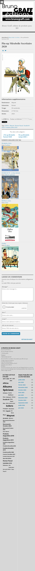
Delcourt (8, 397)
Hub (4, 411)
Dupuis (11, 401)
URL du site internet (7, 325)
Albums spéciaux (10, 175)
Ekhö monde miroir (10, 403)
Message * (5, 287)
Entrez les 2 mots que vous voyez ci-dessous (15, 303)
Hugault (8, 411)
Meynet (12, 125)
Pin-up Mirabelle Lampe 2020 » (24, 136)
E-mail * (4, 319)
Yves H (4, 471)
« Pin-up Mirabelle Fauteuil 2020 (9, 136)
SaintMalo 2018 (7, 463)
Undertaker (11, 467)
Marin (12, 412)
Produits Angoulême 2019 (8, 439)
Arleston (5, 393)
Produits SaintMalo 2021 (9, 454)
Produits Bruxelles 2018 (9, 446)
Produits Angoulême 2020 (8, 443)
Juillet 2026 (21, 380)
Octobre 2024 (22, 400)
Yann (12, 469)
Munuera (11, 418)
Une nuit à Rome (7, 469)
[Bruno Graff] (17, 11)
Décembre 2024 (22, 397)
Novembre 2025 (23, 387)
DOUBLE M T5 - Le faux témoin (11, 173)
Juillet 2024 (21, 405)
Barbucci (10, 395)
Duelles (4, 243)
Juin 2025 (21, 395)
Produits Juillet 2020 (11, 127)
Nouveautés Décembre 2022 (8, 421)
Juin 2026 (21, 382)
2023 (13, 378)
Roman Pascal (19, 125)
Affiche (5, 383)
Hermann (11, 408)
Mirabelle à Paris (6, 143)
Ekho (4, 403)
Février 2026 (21, 385)
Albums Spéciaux (8, 388)
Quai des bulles (7, 458)
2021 (11, 378)
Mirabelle (5, 418)
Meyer (4, 415)
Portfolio (7, 145)
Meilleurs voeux (6, 201)
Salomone (5, 465)
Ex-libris (18, 37)
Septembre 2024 (23, 403)
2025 (11, 380)
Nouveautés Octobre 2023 (7, 425)
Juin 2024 (21, 408)
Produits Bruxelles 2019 (8, 449)
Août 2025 (21, 392)
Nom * (4, 312)
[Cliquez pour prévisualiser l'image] (17, 75)
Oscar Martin (6, 431)
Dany (4, 397)
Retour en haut (26, 339)
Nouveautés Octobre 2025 (8, 428)
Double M (26, 125)
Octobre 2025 (22, 390)
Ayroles (10, 392)
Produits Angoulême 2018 (8, 435)
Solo (10, 465)
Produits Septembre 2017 (9, 456)
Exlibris (7, 125)
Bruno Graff (11, 37)
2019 (4, 379)
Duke (11, 399)
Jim (12, 410)
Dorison (13, 397)
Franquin (5, 408)
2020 (3, 127)
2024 (6, 203)
